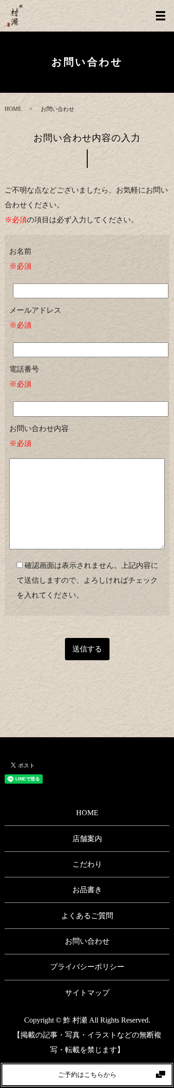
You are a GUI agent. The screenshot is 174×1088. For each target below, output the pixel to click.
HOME (13, 109)
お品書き (87, 890)
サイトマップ (87, 993)
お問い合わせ (87, 941)
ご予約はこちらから (87, 1074)
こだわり (87, 864)
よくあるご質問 (87, 916)
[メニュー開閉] (160, 15)
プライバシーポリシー (87, 967)
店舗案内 (87, 839)
